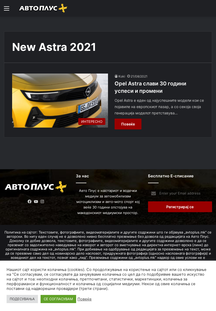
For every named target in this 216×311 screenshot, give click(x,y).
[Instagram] (42, 201)
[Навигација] (6, 10)
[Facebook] (30, 201)
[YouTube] (36, 201)
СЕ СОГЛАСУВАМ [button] (58, 299)
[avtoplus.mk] (43, 8)
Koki (122, 76)
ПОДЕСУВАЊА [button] (22, 299)
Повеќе (128, 124)
